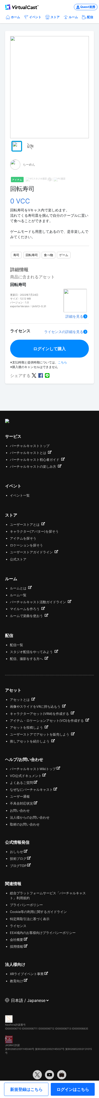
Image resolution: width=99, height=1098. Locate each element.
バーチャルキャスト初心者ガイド (35, 460)
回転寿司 (32, 255)
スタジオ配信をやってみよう (32, 652)
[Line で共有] (47, 375)
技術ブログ (18, 859)
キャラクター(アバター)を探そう (34, 531)
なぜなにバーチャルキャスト (31, 790)
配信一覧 (16, 645)
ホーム (15, 17)
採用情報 (16, 946)
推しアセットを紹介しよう (30, 741)
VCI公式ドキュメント (26, 776)
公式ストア (18, 559)
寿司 (16, 255)
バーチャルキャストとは (28, 453)
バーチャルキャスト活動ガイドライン (38, 602)
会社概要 (16, 940)
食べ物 (48, 255)
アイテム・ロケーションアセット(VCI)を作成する (47, 721)
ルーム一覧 (18, 595)
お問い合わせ (20, 811)
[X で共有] (34, 375)
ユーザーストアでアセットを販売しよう (40, 734)
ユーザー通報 (20, 796)
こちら (62, 362)
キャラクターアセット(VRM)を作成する (40, 714)
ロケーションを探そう (26, 545)
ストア (55, 17)
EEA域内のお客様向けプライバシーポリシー (43, 933)
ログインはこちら (73, 1089)
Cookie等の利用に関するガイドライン (38, 912)
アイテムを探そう (23, 538)
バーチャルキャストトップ (30, 446)
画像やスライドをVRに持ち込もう (35, 706)
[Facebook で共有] (40, 375)
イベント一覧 (20, 495)
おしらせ (16, 852)
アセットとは (20, 700)
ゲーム (63, 255)
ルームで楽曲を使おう (27, 616)
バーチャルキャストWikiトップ (33, 769)
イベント (35, 17)
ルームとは (18, 588)
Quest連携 (87, 7)
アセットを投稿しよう (27, 727)
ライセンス (18, 926)
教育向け (16, 981)
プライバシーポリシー (26, 905)
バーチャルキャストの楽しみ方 (33, 466)
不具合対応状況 (21, 803)
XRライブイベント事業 (27, 974)
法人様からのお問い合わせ (30, 817)
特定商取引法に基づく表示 (30, 919)
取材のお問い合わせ (25, 824)
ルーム (73, 17)
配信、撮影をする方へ (27, 659)
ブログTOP (18, 866)
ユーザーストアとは (25, 525)
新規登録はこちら (26, 1089)
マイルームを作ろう (25, 609)
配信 (90, 17)
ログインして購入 (49, 348)
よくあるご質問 (21, 783)
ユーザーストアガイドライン (32, 552)
